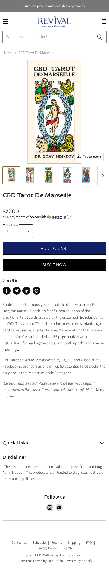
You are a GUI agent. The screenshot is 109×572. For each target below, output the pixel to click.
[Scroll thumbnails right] (101, 175)
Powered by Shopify (78, 561)
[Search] (100, 37)
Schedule (39, 542)
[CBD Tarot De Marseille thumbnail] (11, 175)
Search (67, 548)
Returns (56, 542)
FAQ (89, 542)
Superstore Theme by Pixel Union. (40, 561)
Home (7, 53)
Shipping (74, 542)
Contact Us (19, 542)
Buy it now (54, 264)
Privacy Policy (47, 548)
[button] (54, 217)
